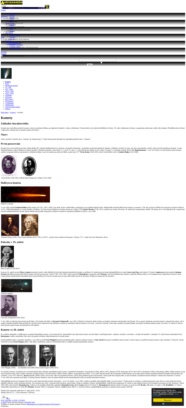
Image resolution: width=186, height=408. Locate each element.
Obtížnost (4, 16)
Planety (3, 10)
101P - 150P (9, 91)
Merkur (12, 16)
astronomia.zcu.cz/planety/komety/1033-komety (43, 404)
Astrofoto (41, 8)
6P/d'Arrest (9, 99)
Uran (11, 29)
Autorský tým (29, 402)
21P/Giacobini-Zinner (12, 107)
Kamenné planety (11, 14)
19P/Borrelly (9, 105)
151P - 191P (9, 93)
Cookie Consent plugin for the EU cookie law (167, 404)
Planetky (12, 37)
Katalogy (25, 8)
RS (9, 398)
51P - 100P (9, 89)
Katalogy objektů (15, 49)
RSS (23, 400)
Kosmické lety (33, 8)
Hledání (3, 54)
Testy (3, 37)
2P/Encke (8, 97)
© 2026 (3, 402)
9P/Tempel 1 (9, 101)
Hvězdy (10, 8)
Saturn (11, 27)
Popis (7, 84)
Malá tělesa (9, 33)
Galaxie (5, 8)
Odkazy (8, 109)
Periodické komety (11, 86)
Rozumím (168, 400)
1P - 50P (8, 87)
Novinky (4, 52)
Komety (8, 82)
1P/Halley (8, 95)
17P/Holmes (9, 103)
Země (11, 20)
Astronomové (17, 8)
